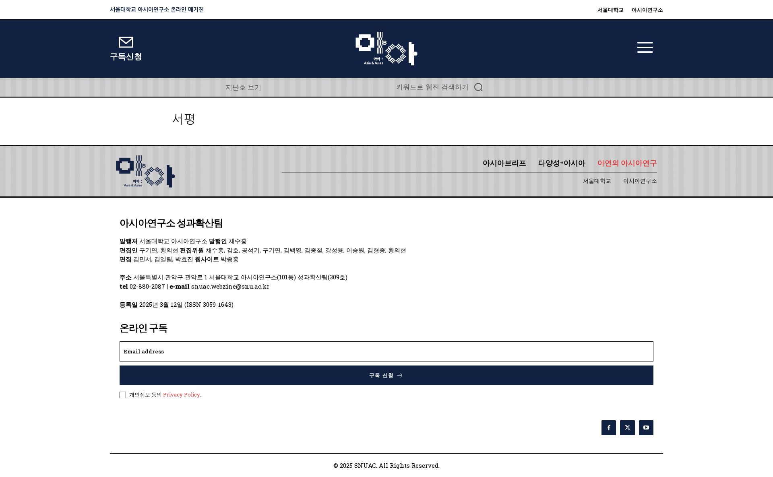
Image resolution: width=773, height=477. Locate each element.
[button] (442, 87)
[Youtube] (646, 427)
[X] (627, 427)
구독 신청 (381, 375)
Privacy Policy (181, 394)
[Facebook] (608, 427)
